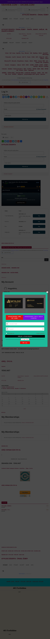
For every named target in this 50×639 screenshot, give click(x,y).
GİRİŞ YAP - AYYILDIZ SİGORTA (25, 336)
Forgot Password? (40, 333)
